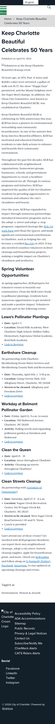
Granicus (7, 708)
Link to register (13, 395)
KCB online (42, 557)
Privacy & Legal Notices (31, 633)
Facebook (7, 565)
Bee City (30, 243)
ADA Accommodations (30, 618)
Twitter (10, 678)
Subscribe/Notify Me (28, 643)
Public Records (25, 628)
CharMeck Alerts (26, 648)
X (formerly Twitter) (38, 561)
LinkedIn (11, 673)
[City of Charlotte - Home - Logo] (11, 10)
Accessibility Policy (27, 613)
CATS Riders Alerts (27, 653)
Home (8, 19)
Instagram (20, 565)
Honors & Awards (29, 593)
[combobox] (30, 2)
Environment (10, 593)
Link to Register (14, 344)
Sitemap (20, 623)
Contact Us (22, 638)
